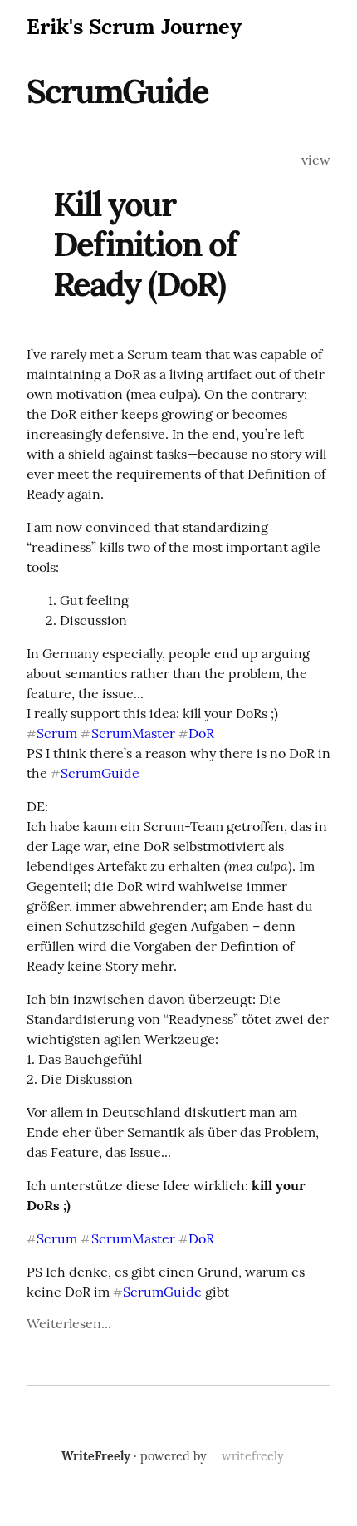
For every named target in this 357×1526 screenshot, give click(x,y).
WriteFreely (95, 1456)
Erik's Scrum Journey (134, 26)
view (315, 159)
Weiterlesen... (69, 1323)
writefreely (253, 1456)
